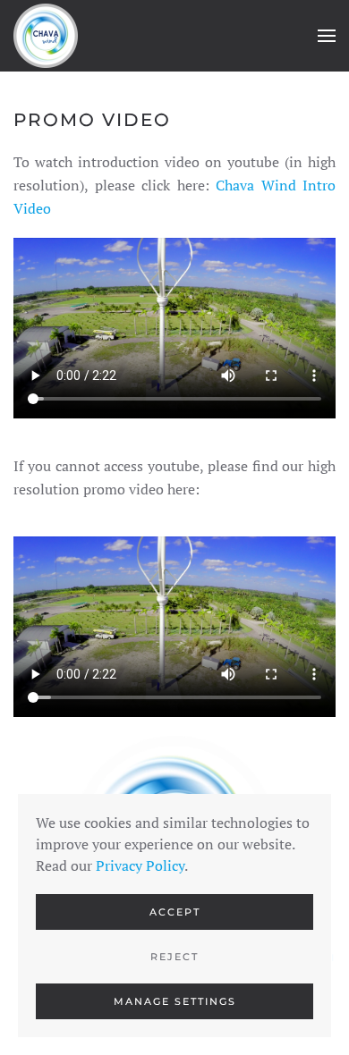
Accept (174, 912)
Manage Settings (175, 1001)
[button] (327, 36)
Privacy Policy (140, 865)
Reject (174, 956)
